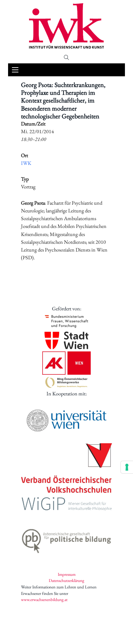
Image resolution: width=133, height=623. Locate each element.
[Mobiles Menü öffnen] (15, 69)
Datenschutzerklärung (66, 580)
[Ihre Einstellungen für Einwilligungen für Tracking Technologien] (127, 467)
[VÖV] (66, 468)
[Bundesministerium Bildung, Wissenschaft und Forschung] (66, 321)
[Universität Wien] (66, 420)
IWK (26, 163)
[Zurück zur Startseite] (66, 26)
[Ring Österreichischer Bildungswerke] (66, 382)
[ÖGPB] (66, 539)
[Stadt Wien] (66, 340)
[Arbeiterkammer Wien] (66, 363)
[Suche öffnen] (66, 57)
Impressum (67, 574)
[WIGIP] (66, 504)
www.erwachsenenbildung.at (44, 599)
